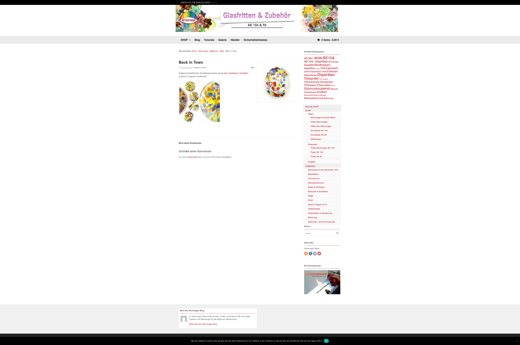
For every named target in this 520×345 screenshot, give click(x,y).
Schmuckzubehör (317, 88)
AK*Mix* (309, 58)
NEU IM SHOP (312, 106)
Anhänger (334, 61)
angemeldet (192, 157)
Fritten (310, 113)
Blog (197, 40)
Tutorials (209, 40)
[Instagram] (315, 253)
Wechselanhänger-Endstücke (315, 95)
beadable (309, 65)
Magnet (325, 79)
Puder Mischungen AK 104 (322, 147)
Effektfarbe (310, 75)
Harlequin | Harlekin (238, 73)
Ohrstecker (326, 82)
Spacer (334, 88)
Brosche (317, 68)
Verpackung (310, 92)
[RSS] (306, 253)
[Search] (337, 233)
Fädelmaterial (314, 208)
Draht (324, 71)
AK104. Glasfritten (316, 61)
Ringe (310, 195)
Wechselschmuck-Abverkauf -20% (323, 169)
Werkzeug (328, 98)
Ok (326, 341)
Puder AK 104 (317, 152)
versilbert (321, 92)
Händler (235, 40)
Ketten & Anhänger (316, 187)
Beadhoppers (323, 65)
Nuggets (311, 161)
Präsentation (324, 85)
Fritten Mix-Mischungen (321, 126)
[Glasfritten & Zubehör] (189, 29)
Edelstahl (332, 71)
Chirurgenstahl (329, 68)
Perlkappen (310, 85)
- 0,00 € (330, 40)
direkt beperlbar (312, 71)
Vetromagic (203, 51)
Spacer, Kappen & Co (317, 204)
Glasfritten (326, 74)
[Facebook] (311, 253)
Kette (321, 79)
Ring (333, 85)
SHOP (184, 40)
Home (194, 51)
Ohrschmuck (311, 82)
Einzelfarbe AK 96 (318, 134)
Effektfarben (316, 139)
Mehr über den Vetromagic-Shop (203, 324)
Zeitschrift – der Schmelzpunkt (321, 221)
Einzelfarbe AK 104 (319, 130)
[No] (516, 341)
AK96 (318, 57)
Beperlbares (313, 174)
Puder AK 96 (316, 156)
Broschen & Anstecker (318, 191)
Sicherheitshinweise (255, 40)
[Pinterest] (319, 253)
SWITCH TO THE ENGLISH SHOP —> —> (199, 2)
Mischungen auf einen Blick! (323, 117)
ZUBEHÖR (310, 166)
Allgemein (214, 51)
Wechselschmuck (313, 98)
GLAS (308, 110)
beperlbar (309, 68)
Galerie (222, 40)
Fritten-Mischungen (319, 121)
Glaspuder (311, 78)
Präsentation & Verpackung (320, 213)
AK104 (328, 57)
